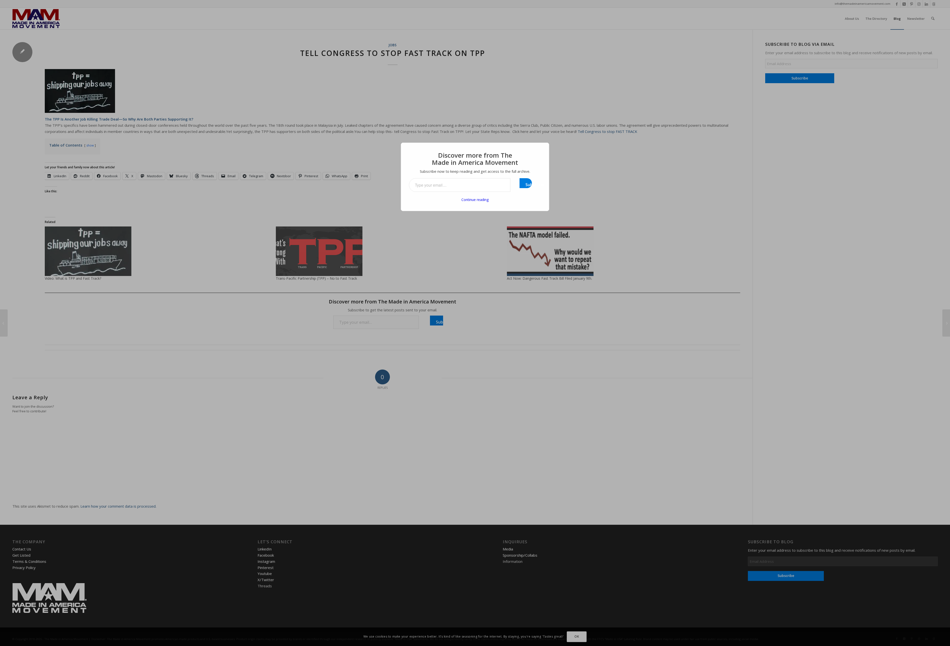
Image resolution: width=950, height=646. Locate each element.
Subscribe (528, 184)
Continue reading (475, 199)
